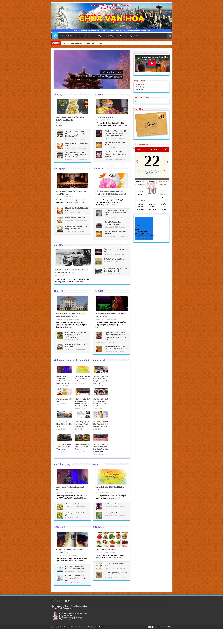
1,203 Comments (82, 148)
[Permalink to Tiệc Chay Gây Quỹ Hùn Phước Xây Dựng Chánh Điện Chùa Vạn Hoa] (101, 395)
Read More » (60, 126)
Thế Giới (98, 290)
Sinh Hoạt (88, 36)
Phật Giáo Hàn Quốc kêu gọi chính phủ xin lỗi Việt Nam (82, 43)
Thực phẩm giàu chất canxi (106, 549)
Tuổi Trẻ (58, 290)
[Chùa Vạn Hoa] (111, 30)
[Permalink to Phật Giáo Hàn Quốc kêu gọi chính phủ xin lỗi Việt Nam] (72, 188)
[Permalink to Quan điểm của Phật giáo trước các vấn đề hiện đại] (59, 572)
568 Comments (119, 351)
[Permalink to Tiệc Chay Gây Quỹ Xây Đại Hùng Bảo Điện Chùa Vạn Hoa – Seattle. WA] (101, 441)
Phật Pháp (71, 36)
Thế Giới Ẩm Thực (72, 504)
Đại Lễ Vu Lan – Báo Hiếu (75, 217)
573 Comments (119, 516)
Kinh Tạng (140, 84)
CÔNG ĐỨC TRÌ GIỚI (105, 117)
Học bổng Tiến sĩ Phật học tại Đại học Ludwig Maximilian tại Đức (116, 212)
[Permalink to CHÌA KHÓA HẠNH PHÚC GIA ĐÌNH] (59, 350)
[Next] (167, 162)
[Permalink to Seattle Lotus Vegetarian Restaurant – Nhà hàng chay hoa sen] (65, 373)
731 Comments (72, 555)
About (137, 36)
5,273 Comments (120, 227)
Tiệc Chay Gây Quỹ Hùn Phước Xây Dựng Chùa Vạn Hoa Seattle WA (75, 134)
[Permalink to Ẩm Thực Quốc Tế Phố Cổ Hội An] (98, 254)
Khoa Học (59, 526)
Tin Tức (62, 36)
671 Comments (81, 571)
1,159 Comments (112, 319)
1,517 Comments (80, 231)
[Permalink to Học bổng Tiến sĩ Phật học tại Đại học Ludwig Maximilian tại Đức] (99, 216)
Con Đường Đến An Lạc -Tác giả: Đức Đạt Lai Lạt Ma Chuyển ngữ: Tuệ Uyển (116, 133)
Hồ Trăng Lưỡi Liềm (111, 72)
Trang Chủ (55, 35)
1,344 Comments (82, 159)
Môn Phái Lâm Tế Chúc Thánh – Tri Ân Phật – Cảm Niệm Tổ (115, 154)
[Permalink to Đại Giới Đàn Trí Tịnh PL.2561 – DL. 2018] (99, 227)
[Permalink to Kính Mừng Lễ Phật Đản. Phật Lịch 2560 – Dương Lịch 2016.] (101, 418)
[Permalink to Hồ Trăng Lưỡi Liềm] (99, 509)
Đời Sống (80, 36)
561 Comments (119, 262)
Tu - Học (98, 94)
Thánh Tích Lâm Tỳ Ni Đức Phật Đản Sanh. (82, 378)
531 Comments (81, 139)
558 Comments (119, 578)
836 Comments (121, 274)
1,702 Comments (81, 220)
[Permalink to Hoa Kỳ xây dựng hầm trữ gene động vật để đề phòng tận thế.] (59, 581)
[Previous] (137, 162)
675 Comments (80, 518)
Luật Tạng (140, 87)
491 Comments (109, 342)
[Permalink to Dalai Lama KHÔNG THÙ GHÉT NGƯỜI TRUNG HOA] (99, 352)
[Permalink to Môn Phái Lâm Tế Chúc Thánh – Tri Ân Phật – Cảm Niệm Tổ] (99, 157)
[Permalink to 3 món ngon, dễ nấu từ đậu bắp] (59, 518)
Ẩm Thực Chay (62, 464)
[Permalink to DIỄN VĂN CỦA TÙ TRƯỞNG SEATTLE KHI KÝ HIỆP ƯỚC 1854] (73, 266)
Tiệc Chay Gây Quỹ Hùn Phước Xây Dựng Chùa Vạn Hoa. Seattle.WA (75, 154)
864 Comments (110, 552)
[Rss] (149, 627)
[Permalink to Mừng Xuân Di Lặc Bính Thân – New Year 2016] (83, 441)
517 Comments (80, 340)
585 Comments (73, 197)
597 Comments (81, 583)
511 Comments (80, 506)
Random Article (169, 36)
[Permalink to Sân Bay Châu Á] (99, 518)
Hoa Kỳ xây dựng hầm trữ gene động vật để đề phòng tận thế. (76, 578)
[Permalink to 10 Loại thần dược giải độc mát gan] (99, 569)
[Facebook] (152, 627)
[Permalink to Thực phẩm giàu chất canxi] (112, 546)
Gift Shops (120, 36)
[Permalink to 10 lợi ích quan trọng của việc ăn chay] (99, 578)
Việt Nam (98, 168)
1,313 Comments (120, 568)
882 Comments (110, 493)
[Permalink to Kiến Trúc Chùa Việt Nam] (98, 264)
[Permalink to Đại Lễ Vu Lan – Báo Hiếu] (59, 223)
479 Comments (119, 138)
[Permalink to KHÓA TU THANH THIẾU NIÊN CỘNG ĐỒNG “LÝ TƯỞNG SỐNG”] (59, 338)
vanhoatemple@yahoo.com (73, 617)
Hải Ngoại (59, 168)
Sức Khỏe (98, 526)
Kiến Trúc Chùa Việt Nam (114, 259)
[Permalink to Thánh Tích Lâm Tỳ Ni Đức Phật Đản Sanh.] (83, 373)
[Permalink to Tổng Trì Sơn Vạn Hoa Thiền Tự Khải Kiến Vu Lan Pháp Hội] (72, 114)
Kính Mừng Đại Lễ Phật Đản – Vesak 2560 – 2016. (82, 424)
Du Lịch (97, 464)
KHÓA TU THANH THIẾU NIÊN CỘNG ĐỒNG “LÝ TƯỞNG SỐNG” (76, 335)
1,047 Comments (123, 218)
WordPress (168, 627)
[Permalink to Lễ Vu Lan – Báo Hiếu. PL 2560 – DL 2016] (65, 418)
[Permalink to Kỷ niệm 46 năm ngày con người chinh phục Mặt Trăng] (72, 546)
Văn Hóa (58, 245)
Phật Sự (58, 94)
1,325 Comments (74, 493)
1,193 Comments (122, 148)
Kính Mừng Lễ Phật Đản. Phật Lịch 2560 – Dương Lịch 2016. (100, 424)
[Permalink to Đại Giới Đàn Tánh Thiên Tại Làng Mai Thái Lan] (59, 232)
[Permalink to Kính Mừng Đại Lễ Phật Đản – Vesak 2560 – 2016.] (83, 418)
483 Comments (110, 120)
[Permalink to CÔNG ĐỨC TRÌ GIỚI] (112, 114)
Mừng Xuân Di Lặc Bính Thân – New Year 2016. (63, 446)
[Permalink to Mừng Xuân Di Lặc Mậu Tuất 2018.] (59, 148)
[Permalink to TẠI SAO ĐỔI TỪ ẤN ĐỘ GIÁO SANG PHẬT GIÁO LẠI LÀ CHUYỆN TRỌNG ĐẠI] (99, 338)
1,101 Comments (120, 159)
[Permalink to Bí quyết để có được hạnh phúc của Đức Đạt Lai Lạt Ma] (112, 310)
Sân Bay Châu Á (111, 513)
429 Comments (69, 123)
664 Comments (119, 506)
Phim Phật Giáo (100, 36)
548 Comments (119, 254)
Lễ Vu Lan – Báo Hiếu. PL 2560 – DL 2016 (63, 424)
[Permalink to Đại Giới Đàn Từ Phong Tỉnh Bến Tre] (99, 148)
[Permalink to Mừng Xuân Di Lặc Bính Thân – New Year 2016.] (65, 441)
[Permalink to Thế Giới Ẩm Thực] (59, 509)
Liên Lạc (130, 36)
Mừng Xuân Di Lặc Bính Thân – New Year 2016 (82, 446)
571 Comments (80, 349)
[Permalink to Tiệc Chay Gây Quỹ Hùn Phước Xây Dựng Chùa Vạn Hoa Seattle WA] (59, 137)
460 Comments (113, 197)
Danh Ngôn (111, 36)
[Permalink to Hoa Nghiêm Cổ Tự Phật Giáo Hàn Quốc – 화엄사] (98, 274)
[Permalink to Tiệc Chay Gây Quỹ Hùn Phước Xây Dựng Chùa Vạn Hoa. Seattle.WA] (59, 158)
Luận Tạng (140, 89)
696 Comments (70, 276)
